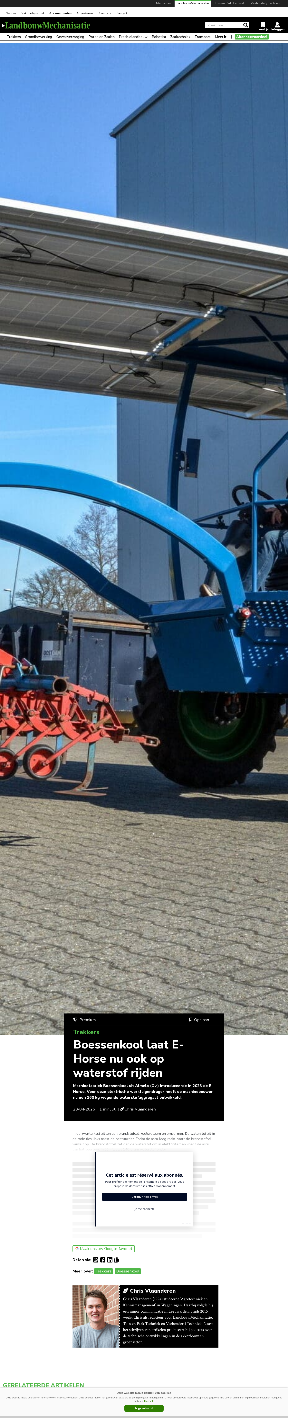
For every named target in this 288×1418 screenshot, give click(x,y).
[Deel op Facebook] (103, 1260)
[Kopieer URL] (117, 1259)
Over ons (104, 13)
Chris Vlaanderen (140, 1109)
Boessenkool (127, 1271)
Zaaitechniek (180, 36)
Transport (203, 36)
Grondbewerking (38, 36)
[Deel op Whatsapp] (96, 1260)
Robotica (159, 36)
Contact (121, 13)
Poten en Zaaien (102, 36)
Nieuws (10, 13)
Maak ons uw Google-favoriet (106, 1248)
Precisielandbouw (133, 36)
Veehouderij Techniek (265, 3)
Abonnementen (60, 13)
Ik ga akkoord (144, 1408)
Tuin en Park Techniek (230, 3)
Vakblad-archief (32, 13)
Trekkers (14, 36)
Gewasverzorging (70, 36)
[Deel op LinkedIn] (110, 1260)
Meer (219, 36)
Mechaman (163, 3)
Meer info (149, 1401)
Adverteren (84, 13)
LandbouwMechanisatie (193, 3)
